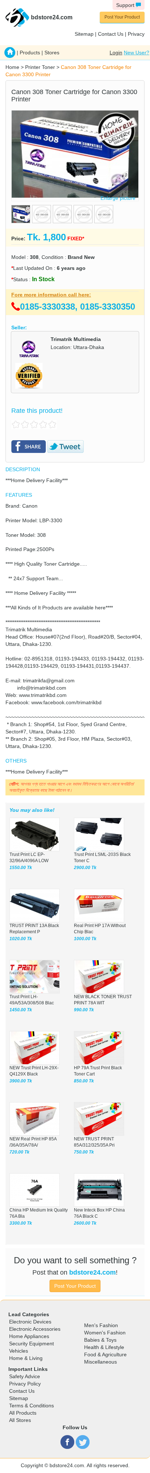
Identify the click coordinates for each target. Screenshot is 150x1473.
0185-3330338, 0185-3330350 (77, 306)
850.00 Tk (84, 1081)
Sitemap (84, 34)
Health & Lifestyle (104, 1347)
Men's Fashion (101, 1325)
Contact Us (110, 34)
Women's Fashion (105, 1333)
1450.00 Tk (20, 1009)
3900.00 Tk (20, 1081)
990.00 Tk (84, 1009)
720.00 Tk (19, 1152)
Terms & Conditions (31, 1405)
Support (126, 5)
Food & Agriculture (105, 1354)
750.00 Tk (84, 1152)
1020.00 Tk (20, 938)
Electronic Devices (30, 1322)
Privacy (136, 34)
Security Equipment (31, 1343)
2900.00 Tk (85, 867)
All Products (22, 1413)
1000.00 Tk (85, 938)
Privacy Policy (25, 1384)
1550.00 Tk (20, 867)
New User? (136, 52)
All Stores (20, 1420)
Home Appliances (29, 1336)
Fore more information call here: (51, 295)
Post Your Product (122, 17)
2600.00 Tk (85, 1223)
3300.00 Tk (20, 1223)
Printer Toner (40, 67)
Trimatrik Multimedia (76, 339)
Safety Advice (24, 1376)
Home (12, 67)
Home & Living (26, 1358)
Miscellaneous (100, 1362)
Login (116, 52)
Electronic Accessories (34, 1329)
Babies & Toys (100, 1340)
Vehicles (18, 1351)
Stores (51, 52)
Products (30, 52)
